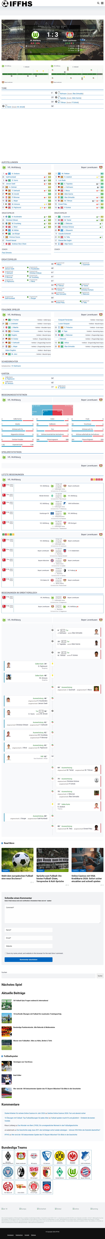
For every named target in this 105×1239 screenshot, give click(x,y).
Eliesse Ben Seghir (65, 240)
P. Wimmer (15, 197)
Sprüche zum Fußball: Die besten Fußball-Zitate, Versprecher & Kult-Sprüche (50, 879)
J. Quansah (66, 217)
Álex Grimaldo (78, 94)
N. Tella (67, 237)
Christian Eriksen (12, 220)
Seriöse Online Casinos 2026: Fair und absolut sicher (66, 1113)
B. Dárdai (14, 339)
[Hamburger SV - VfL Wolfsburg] (52, 515)
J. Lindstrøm (13, 324)
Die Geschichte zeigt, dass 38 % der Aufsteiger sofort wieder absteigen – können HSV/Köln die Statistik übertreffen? (58, 1130)
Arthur (66, 343)
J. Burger (32, 298)
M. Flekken (66, 174)
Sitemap (33, 1235)
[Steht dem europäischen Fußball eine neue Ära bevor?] (17, 860)
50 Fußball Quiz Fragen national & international (30, 1001)
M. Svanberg (16, 223)
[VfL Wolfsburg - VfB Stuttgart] (52, 525)
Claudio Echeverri (64, 234)
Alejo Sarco (68, 244)
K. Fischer (15, 320)
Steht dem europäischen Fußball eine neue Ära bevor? (17, 877)
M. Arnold (20, 107)
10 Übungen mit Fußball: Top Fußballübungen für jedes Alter (26, 1118)
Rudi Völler (17, 1075)
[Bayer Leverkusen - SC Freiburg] (52, 572)
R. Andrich (68, 177)
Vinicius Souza (14, 237)
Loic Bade (62, 180)
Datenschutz (19, 1235)
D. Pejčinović (16, 208)
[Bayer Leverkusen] (69, 37)
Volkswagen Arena (46, 28)
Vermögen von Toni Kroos (22, 1062)
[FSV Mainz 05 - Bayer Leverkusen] (52, 582)
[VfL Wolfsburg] (35, 37)
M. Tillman (62, 102)
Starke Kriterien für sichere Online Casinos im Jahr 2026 (25, 1113)
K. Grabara (16, 174)
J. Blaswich (68, 230)
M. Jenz (14, 354)
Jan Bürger (16, 234)
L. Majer (15, 201)
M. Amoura (16, 204)
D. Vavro (8, 107)
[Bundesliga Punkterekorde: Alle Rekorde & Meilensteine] (7, 1036)
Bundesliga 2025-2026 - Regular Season (49, 26)
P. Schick (75, 102)
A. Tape (64, 331)
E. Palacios (68, 327)
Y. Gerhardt (16, 191)
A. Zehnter (13, 187)
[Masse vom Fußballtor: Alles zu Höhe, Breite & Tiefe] (7, 1049)
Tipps (82, 870)
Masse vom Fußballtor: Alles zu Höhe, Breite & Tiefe (32, 1041)
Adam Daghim (10, 350)
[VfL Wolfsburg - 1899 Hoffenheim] (52, 506)
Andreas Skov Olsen (19, 244)
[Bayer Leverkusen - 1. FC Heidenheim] (52, 553)
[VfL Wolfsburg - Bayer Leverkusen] (52, 488)
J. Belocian (68, 223)
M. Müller (15, 230)
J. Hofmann (62, 94)
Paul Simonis (7, 253)
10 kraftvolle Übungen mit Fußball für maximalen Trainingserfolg (37, 1014)
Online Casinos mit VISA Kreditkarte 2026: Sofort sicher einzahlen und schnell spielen (87, 879)
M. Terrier (67, 220)
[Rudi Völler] (7, 1084)
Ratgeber (5, 870)
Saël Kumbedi (11, 177)
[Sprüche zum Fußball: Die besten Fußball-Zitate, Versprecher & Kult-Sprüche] (52, 860)
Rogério (14, 335)
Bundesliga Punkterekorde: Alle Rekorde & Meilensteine (34, 1027)
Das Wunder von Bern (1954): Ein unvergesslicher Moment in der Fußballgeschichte (48, 1125)
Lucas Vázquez (64, 324)
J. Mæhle (14, 327)
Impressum (10, 1235)
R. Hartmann (16, 366)
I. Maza (67, 191)
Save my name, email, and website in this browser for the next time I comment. (35, 953)
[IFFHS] (17, 4)
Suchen (4, 972)
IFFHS (7, 1135)
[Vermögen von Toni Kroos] (7, 1071)
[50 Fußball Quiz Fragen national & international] (7, 1009)
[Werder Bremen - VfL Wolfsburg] (52, 497)
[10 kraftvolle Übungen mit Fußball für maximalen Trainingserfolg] (7, 1023)
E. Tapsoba (62, 98)
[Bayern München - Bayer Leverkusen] (52, 563)
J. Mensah (62, 339)
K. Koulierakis (17, 217)
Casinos (75, 870)
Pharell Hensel (11, 240)
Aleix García (76, 98)
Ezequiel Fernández (65, 320)
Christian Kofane (68, 227)
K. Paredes (15, 331)
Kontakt (27, 1235)
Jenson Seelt (10, 184)
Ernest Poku (62, 204)
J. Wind (14, 227)
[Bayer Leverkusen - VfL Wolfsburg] (52, 608)
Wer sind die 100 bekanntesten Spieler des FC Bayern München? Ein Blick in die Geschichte (47, 1089)
